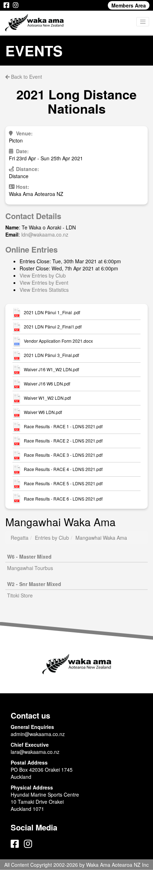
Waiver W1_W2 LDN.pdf (47, 397)
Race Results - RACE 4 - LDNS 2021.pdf (63, 469)
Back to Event (26, 76)
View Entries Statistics (44, 289)
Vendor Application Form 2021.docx (58, 340)
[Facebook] (6, 5)
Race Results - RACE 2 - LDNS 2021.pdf (63, 440)
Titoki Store (20, 595)
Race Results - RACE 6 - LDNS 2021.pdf (63, 498)
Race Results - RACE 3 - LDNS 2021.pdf (63, 454)
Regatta (19, 537)
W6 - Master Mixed (29, 556)
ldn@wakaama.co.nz (44, 234)
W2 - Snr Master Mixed (34, 583)
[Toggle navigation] (142, 21)
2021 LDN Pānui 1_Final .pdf (52, 312)
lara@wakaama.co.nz (35, 751)
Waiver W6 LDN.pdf (43, 412)
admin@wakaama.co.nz (38, 733)
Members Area (128, 5)
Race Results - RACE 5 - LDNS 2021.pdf (63, 483)
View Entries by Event (44, 282)
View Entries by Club (43, 275)
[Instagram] (16, 5)
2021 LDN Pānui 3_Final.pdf (51, 355)
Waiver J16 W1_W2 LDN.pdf (51, 369)
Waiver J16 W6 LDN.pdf (47, 383)
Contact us (30, 715)
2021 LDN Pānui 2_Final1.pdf (52, 326)
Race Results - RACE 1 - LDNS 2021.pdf (63, 426)
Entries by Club (52, 537)
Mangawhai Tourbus (30, 567)
